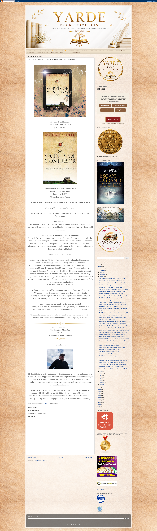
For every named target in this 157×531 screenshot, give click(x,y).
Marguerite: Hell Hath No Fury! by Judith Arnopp (111, 366)
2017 (99, 402)
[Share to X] (54, 403)
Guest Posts (85, 50)
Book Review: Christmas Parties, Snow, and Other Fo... (113, 308)
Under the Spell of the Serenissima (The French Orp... (113, 328)
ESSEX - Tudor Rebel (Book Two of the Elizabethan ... (113, 358)
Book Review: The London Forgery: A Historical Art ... (113, 347)
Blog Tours (94, 50)
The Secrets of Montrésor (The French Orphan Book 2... (113, 340)
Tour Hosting (30, 52)
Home (29, 50)
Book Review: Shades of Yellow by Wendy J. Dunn (112, 291)
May (101, 375)
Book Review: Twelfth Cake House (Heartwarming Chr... (113, 317)
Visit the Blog (105, 105)
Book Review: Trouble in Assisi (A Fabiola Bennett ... (112, 336)
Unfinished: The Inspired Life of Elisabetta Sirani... (112, 287)
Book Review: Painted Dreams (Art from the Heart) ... (113, 356)
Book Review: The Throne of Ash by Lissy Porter (111, 297)
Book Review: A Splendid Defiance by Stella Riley (112, 362)
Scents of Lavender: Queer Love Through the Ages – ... (113, 300)
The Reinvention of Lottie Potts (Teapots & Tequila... (112, 278)
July (101, 371)
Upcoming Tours (120, 50)
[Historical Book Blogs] (105, 452)
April (101, 378)
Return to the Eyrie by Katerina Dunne (109, 345)
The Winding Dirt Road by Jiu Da (107, 353)
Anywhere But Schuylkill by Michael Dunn (110, 349)
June (101, 373)
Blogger (88, 524)
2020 (99, 395)
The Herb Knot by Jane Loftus (107, 319)
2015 (99, 406)
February (102, 382)
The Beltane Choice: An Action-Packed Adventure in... (113, 323)
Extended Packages (74, 50)
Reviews (101, 50)
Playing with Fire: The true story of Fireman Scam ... (112, 280)
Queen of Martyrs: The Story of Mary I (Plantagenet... (113, 364)
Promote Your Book (44, 50)
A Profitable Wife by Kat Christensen (108, 306)
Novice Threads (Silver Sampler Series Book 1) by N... (113, 360)
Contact (62, 52)
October (102, 272)
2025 (99, 266)
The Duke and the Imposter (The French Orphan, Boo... (113, 332)
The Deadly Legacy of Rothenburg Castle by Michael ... (113, 368)
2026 (99, 264)
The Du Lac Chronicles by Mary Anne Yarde (110, 315)
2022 (99, 391)
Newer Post (32, 457)
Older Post (89, 457)
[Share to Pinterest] (57, 403)
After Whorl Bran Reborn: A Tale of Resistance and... (112, 302)
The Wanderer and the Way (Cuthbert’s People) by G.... (113, 295)
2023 (99, 389)
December (102, 268)
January (102, 384)
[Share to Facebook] (56, 403)
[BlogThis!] (52, 403)
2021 (99, 393)
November (102, 270)
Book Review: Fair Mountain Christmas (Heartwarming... (113, 310)
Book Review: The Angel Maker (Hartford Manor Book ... (113, 285)
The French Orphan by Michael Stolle (109, 351)
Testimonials (54, 52)
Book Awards (110, 50)
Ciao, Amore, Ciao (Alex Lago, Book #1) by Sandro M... (113, 343)
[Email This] (51, 403)
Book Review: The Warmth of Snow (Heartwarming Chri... (114, 325)
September (103, 274)
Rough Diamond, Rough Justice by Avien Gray (111, 293)
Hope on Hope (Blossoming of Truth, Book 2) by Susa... (113, 282)
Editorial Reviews (107, 110)
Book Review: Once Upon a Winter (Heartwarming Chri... (114, 313)
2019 (99, 397)
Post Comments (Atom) (41, 460)
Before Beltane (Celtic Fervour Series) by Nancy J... (112, 334)
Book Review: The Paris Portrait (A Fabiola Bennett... (113, 321)
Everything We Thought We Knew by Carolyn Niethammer (114, 338)
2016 (99, 404)
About (34, 50)
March (101, 380)
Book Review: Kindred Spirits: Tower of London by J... (113, 304)
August (102, 276)
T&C (68, 52)
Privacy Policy (76, 52)
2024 (99, 387)
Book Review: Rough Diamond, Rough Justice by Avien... (114, 330)
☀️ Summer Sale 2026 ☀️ (59, 50)
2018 (99, 400)
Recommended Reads (42, 52)
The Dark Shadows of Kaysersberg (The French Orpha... (114, 289)
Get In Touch (113, 119)
